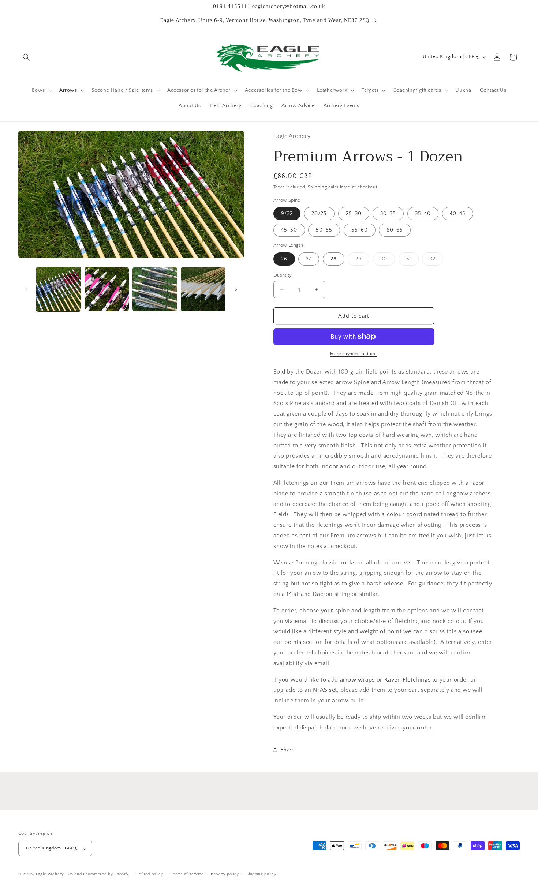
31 (412, 260)
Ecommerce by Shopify (106, 874)
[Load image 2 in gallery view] (107, 289)
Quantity (282, 274)
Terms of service (187, 874)
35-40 (423, 214)
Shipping (317, 187)
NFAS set (325, 690)
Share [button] (288, 750)
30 (388, 260)
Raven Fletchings (407, 679)
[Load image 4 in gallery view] (203, 289)
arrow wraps (357, 679)
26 (284, 259)
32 (436, 260)
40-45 (458, 214)
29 (362, 260)
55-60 (359, 230)
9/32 (287, 214)
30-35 (388, 214)
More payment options (353, 354)
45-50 (289, 230)
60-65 (394, 230)
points (293, 642)
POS (69, 874)
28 (333, 259)
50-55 (324, 230)
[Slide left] (26, 289)
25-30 (354, 214)
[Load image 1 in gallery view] (58, 289)
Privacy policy (225, 874)
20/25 (319, 214)
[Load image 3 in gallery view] (154, 289)
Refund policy (150, 874)
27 (308, 259)
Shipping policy (261, 874)
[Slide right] (236, 289)
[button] (26, 57)
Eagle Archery (50, 874)
